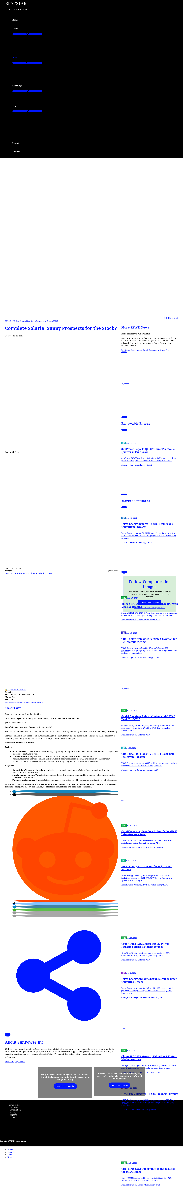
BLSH (158, 619)
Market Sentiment (28, 321)
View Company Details (15, 1061)
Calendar (11, 1152)
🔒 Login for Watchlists (15, 689)
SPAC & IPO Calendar (65, 1086)
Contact (13, 1117)
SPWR (55, 321)
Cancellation (15, 1110)
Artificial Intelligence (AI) (149, 847)
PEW (148, 734)
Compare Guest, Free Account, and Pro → (149, 608)
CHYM (157, 1072)
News (9, 1157)
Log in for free (127, 350)
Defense (142, 734)
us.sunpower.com (13, 702)
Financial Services (146, 1072)
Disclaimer (14, 1107)
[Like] (7, 1034)
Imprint (13, 1114)
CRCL (158, 1185)
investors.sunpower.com (32, 702)
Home (10, 1149)
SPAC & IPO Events (119, 1085)
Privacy (13, 1112)
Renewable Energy (44, 321)
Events (10, 1154)
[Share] (61, 1031)
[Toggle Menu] (27, 34)
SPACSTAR (16, 3)
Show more (10, 1057)
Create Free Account (150, 602)
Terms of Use (14, 1105)
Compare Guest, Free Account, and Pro (151, 350)
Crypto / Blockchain (147, 619)
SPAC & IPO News (12, 321)
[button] (20, 28)
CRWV (164, 847)
